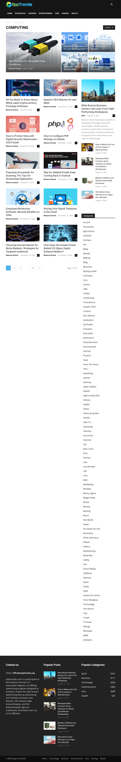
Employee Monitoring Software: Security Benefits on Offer (22, 212)
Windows (87, 630)
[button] (111, 4)
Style (85, 591)
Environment (89, 346)
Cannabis (88, 275)
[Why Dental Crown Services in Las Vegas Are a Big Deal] (87, 195)
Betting (86, 257)
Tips (85, 613)
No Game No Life (91, 528)
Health (74, 13)
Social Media (89, 568)
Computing (88, 297)
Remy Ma (87, 555)
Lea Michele (89, 466)
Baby (85, 249)
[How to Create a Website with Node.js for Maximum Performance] (102, 62)
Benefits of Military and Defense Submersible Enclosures (104, 180)
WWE (85, 635)
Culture (87, 311)
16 (33, 268)
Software (87, 573)
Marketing (88, 484)
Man (85, 479)
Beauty (86, 253)
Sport (86, 582)
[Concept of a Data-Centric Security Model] (75, 62)
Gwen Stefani (89, 386)
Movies (86, 506)
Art (84, 244)
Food (85, 360)
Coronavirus (89, 302)
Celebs (86, 293)
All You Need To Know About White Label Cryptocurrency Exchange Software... (22, 103)
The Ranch (88, 608)
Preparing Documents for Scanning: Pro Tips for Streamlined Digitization (20, 175)
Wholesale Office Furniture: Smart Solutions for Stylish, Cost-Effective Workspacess (103, 164)
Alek (83, 115)
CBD (85, 289)
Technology (20, 13)
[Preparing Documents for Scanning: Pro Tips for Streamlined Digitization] (23, 160)
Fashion (87, 351)
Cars (57, 13)
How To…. (88, 422)
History (86, 400)
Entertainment (45, 13)
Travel (86, 617)
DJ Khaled (88, 324)
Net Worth (88, 519)
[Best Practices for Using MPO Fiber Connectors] (33, 48)
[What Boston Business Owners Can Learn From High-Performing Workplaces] (98, 90)
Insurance (88, 435)
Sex (85, 564)
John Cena (88, 448)
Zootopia (87, 639)
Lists (85, 475)
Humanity (88, 426)
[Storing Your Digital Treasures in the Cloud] (60, 196)
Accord (86, 222)
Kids (85, 453)
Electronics (88, 337)
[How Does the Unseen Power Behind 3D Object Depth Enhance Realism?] (60, 233)
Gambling (88, 373)
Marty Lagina (89, 493)
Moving (86, 511)
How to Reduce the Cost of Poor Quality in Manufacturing (105, 147)
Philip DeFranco (91, 537)
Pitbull (86, 542)
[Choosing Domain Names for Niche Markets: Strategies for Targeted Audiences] (23, 233)
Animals (87, 240)
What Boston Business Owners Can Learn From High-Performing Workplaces (98, 108)
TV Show (87, 622)
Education (88, 333)
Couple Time (89, 306)
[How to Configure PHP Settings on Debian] (60, 124)
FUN (85, 368)
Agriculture (88, 231)
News (86, 524)
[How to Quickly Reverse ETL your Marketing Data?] (75, 42)
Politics (86, 546)
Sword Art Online (91, 595)
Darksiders (88, 320)
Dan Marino (89, 315)
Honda (86, 417)
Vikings (86, 626)
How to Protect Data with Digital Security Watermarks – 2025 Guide (22, 139)
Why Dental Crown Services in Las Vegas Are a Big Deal (104, 194)
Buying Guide (90, 271)
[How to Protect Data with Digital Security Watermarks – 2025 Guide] (23, 124)
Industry (87, 431)
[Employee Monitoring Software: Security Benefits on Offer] (23, 196)
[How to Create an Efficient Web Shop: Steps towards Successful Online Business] (102, 42)
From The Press (90, 364)
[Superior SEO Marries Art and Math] (60, 87)
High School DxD (91, 395)
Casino (86, 284)
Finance (87, 355)
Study (86, 586)
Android (87, 235)
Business (32, 13)
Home (9, 13)
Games (86, 377)
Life (85, 471)
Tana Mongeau (90, 599)
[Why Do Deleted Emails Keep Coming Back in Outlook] (60, 160)
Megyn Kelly (89, 497)
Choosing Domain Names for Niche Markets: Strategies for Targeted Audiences (22, 248)
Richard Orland (15, 68)
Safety (86, 559)
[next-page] (39, 268)
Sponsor (87, 577)
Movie (86, 502)
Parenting (88, 533)
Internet (87, 440)
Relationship (89, 551)
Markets (87, 488)
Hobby (86, 404)
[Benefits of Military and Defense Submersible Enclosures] (87, 181)
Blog (85, 262)
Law (85, 462)
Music (86, 515)
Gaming (65, 13)
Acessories (88, 226)
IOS (85, 444)
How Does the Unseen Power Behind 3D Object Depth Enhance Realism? (60, 248)
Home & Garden (91, 413)
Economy (87, 328)
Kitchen (87, 457)
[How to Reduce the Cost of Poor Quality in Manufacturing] (87, 147)
